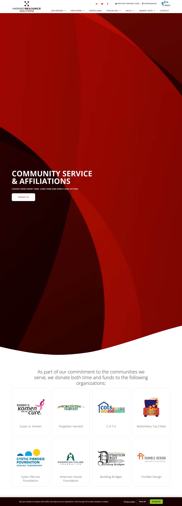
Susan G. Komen (31, 426)
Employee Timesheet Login (128, 3)
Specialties (112, 10)
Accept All (156, 501)
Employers (76, 10)
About (129, 10)
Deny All (142, 501)
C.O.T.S (111, 426)
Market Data (146, 10)
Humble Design (151, 477)
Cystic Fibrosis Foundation (30, 479)
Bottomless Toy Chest (151, 426)
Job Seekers (57, 10)
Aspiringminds (150, 3)
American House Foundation (71, 479)
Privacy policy (129, 502)
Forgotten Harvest (71, 426)
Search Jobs (95, 10)
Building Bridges (111, 477)
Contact (164, 10)
